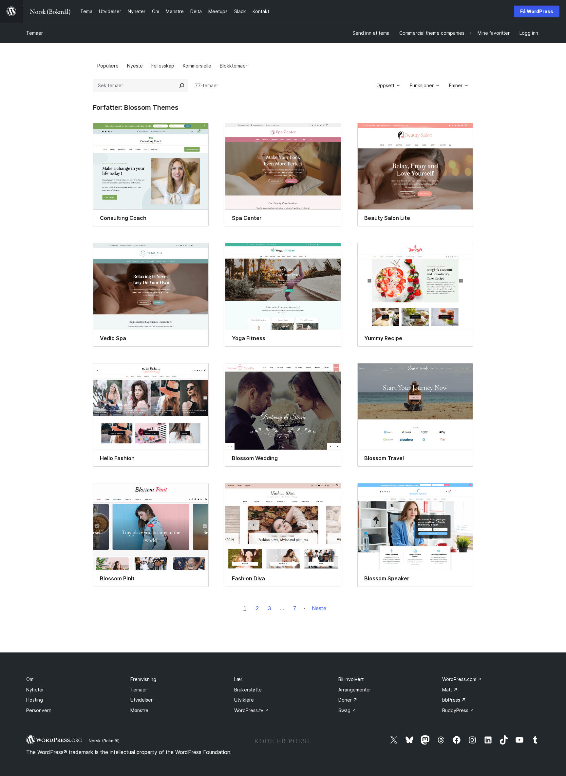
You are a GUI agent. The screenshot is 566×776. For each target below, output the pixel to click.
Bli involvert (351, 679)
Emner (455, 85)
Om (29, 679)
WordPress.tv (251, 710)
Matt (450, 689)
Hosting (34, 700)
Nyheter (35, 689)
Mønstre (139, 710)
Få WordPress (536, 11)
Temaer (34, 33)
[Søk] (181, 85)
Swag (347, 710)
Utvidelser (141, 700)
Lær (238, 679)
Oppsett (385, 85)
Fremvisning (143, 679)
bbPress (454, 700)
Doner (347, 700)
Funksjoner (422, 85)
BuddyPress (458, 710)
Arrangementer (354, 689)
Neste (319, 608)
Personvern (38, 710)
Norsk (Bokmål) (104, 740)
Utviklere (244, 700)
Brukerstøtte (248, 689)
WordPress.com (462, 679)
